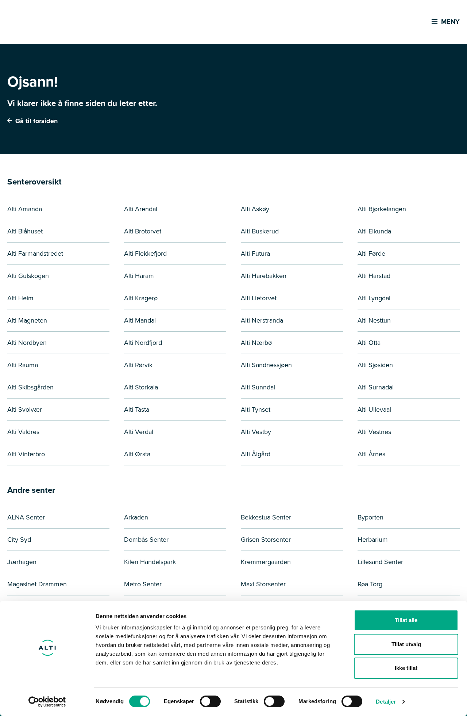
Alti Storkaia (141, 387)
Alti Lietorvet (259, 298)
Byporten (370, 517)
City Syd (19, 539)
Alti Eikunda (374, 231)
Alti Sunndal (258, 387)
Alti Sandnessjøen (266, 365)
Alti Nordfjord (143, 342)
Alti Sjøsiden (375, 365)
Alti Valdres (23, 432)
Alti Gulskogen (28, 276)
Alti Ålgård (255, 454)
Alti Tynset (255, 409)
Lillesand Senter (380, 562)
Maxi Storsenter (263, 584)
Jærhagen (21, 562)
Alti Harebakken (263, 276)
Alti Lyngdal (374, 298)
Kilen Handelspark (150, 562)
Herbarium (373, 539)
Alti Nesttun (374, 320)
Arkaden (136, 517)
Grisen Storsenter (266, 539)
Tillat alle (406, 620)
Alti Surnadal (376, 387)
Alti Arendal (140, 209)
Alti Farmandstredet (35, 253)
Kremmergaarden (266, 562)
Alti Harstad (374, 276)
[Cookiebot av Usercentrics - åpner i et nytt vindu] (47, 701)
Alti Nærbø (256, 342)
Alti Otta (369, 342)
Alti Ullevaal (374, 409)
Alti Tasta (136, 409)
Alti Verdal (138, 432)
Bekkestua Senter (266, 517)
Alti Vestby (256, 432)
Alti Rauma (22, 365)
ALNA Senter (26, 517)
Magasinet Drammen (37, 584)
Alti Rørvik (138, 365)
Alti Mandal (140, 320)
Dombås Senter (146, 539)
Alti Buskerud (260, 231)
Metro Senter (143, 584)
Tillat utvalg (406, 644)
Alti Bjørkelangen (382, 209)
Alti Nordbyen (27, 342)
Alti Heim (20, 298)
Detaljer (386, 701)
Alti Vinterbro (26, 454)
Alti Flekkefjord (145, 253)
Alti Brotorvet (142, 231)
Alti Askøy (255, 209)
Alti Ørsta (137, 454)
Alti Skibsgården (30, 387)
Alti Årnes (371, 454)
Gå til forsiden (35, 121)
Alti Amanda (24, 209)
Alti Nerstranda (262, 320)
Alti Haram (139, 276)
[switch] (210, 701)
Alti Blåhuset (25, 231)
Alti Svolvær (24, 409)
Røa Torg (370, 584)
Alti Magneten (27, 320)
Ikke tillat (406, 668)
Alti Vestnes (374, 432)
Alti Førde (371, 253)
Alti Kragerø (141, 298)
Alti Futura (255, 253)
